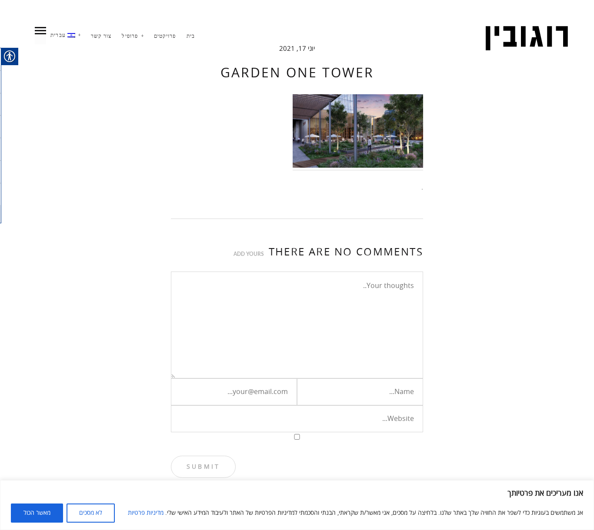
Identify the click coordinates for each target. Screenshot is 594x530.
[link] (526, 38)
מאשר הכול (36, 513)
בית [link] (191, 36)
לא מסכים (90, 513)
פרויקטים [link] (165, 36)
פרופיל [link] (130, 36)
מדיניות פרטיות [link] (146, 513)
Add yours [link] (249, 254)
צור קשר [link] (101, 36)
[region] (297, 505)
